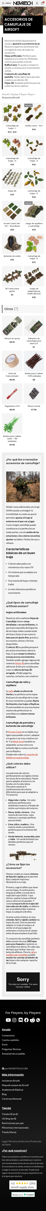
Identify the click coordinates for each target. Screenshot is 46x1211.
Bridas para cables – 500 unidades (34, 374)
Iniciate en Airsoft (11, 1080)
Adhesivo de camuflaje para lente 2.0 (34, 341)
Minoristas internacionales (15, 1127)
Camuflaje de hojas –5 (34, 257)
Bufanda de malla (12, 256)
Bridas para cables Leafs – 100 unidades (12, 439)
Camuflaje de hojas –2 (34, 159)
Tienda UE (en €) (10, 1114)
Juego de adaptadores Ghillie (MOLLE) (34, 291)
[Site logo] (23, 3)
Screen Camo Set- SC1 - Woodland (12, 224)
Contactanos (8, 1035)
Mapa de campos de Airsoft (15, 1085)
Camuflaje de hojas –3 (34, 192)
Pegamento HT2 (12, 406)
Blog (4, 1094)
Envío (5, 1044)
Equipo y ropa (18, 94)
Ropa (30, 94)
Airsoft (6, 94)
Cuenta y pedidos (10, 1040)
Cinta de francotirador (12, 374)
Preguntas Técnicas (11, 1049)
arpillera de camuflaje (17, 954)
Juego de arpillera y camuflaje (34, 224)
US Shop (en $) (9, 1118)
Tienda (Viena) (9, 1132)
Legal (4, 1141)
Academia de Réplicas (12, 1089)
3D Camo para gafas (12, 290)
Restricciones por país (13, 1123)
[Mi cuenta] (37, 3)
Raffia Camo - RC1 (33, 125)
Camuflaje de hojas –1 (12, 127)
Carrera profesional (11, 1098)
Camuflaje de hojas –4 (12, 159)
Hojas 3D (12, 191)
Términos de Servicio (19, 1141)
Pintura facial (34, 406)
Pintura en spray (12, 338)
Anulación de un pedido (13, 1053)
